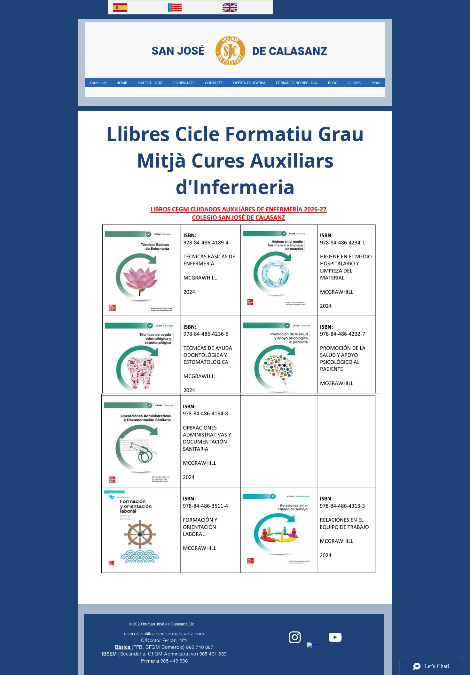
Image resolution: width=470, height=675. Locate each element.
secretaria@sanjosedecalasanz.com (164, 634)
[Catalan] (190, 7)
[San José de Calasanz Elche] (335, 637)
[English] (244, 7)
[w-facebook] (315, 650)
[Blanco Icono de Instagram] (295, 637)
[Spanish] (135, 7)
